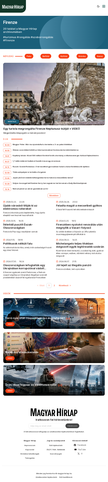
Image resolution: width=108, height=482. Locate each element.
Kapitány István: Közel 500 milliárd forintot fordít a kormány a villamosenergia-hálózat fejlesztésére (56, 155)
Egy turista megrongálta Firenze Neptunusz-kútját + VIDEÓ (41, 128)
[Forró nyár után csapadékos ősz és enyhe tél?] (54, 313)
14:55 (7, 150)
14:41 (7, 156)
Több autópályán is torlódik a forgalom (29, 172)
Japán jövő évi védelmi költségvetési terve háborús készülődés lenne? (43, 178)
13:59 (7, 173)
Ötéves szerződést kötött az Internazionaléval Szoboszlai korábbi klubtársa (45, 150)
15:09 (7, 145)
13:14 (7, 189)
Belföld (46, 56)
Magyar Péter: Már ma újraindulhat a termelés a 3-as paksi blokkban (42, 144)
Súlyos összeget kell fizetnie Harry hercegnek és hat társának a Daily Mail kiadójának (50, 183)
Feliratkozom (72, 426)
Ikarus (100, 56)
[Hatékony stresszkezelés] (54, 347)
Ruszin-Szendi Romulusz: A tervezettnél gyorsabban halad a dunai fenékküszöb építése (51, 167)
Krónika (82, 56)
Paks (29, 56)
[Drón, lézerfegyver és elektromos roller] (54, 380)
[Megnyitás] (104, 6)
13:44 (7, 178)
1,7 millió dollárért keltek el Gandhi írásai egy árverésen (36, 161)
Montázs (12, 122)
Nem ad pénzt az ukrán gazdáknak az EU (30, 189)
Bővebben (54, 195)
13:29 (7, 184)
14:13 (7, 167)
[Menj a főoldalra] (13, 7)
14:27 (7, 161)
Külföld (64, 56)
